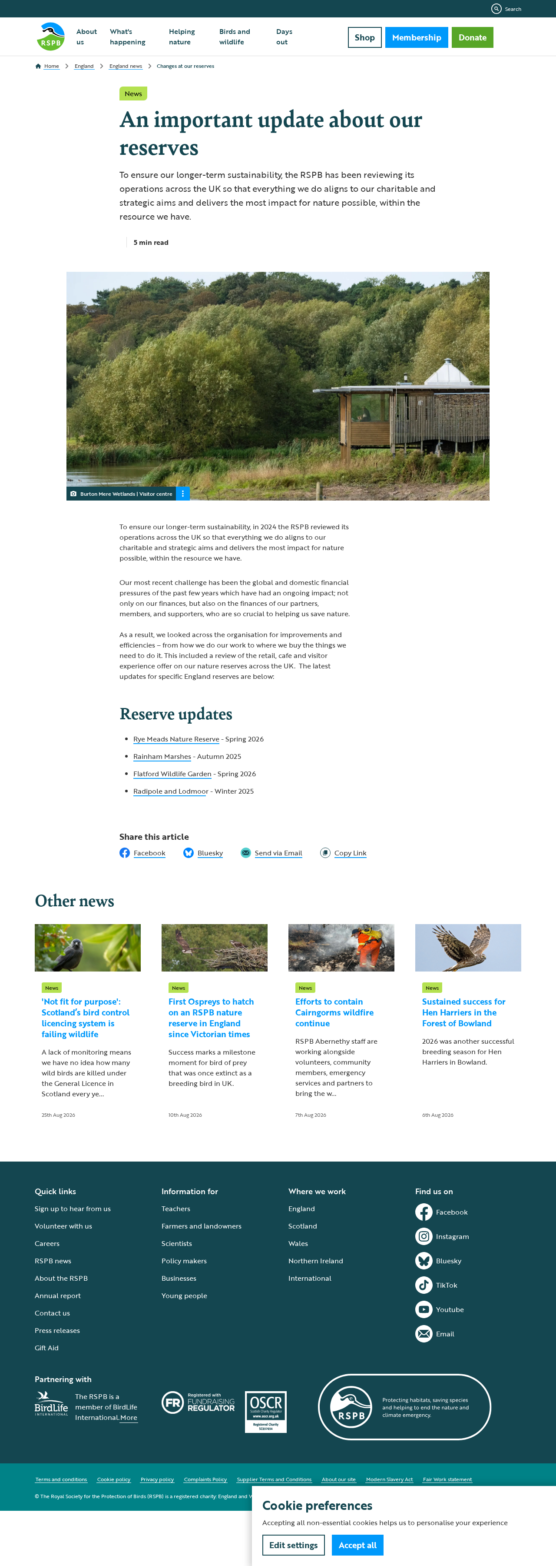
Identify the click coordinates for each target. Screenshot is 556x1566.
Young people (184, 1295)
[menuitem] (88, 36)
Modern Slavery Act (389, 1479)
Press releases (57, 1330)
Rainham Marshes (162, 756)
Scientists (177, 1243)
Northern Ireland (315, 1260)
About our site (339, 1479)
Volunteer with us (63, 1226)
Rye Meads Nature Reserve (176, 739)
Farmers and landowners (202, 1226)
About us (86, 36)
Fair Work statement (447, 1479)
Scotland (302, 1226)
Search (513, 9)
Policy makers (184, 1260)
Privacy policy (157, 1479)
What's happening (128, 36)
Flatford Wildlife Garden (172, 773)
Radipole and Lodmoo (169, 791)
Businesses (179, 1278)
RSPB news (53, 1260)
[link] (343, 853)
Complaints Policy (205, 1479)
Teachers (176, 1208)
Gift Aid (47, 1347)
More (128, 1417)
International (309, 1278)
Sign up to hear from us (73, 1208)
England (301, 1208)
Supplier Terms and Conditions (274, 1479)
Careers (47, 1243)
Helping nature (182, 36)
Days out (284, 36)
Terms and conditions (61, 1479)
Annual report (58, 1295)
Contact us (52, 1313)
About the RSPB (61, 1278)
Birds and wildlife (234, 36)
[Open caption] (183, 494)
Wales (298, 1243)
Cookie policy (113, 1479)
